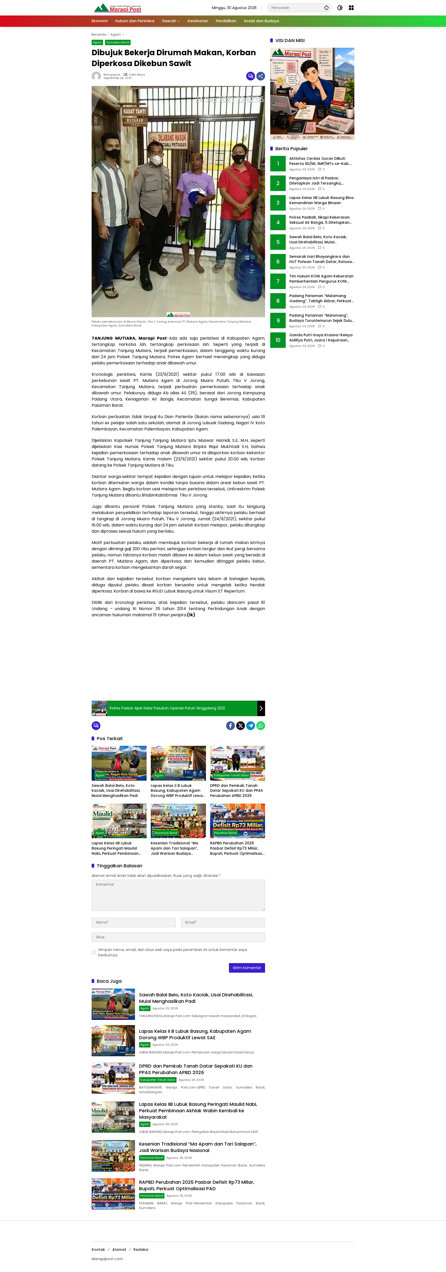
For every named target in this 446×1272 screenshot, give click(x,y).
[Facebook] (230, 725)
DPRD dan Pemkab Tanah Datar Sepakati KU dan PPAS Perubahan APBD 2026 (236, 790)
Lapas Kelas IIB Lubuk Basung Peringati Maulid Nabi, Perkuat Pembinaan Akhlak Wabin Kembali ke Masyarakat (115, 848)
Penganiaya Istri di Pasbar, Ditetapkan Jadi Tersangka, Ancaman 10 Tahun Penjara (315, 181)
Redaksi (140, 1249)
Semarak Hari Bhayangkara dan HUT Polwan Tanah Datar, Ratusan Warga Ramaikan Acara (321, 259)
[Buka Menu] (351, 8)
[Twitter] (240, 725)
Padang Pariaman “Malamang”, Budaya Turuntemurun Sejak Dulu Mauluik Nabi (320, 318)
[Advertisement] (178, 659)
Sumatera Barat (117, 42)
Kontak (98, 1249)
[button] (326, 7)
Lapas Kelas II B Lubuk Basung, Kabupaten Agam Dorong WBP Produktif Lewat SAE (177, 790)
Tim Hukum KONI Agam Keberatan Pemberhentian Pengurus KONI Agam (321, 279)
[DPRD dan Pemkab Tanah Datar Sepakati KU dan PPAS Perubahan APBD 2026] (237, 763)
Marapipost (111, 74)
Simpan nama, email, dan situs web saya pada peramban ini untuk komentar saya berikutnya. (172, 952)
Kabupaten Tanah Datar (231, 775)
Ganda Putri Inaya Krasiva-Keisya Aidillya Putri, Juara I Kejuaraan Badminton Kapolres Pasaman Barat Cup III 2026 (321, 338)
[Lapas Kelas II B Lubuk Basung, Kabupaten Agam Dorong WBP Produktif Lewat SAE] (178, 763)
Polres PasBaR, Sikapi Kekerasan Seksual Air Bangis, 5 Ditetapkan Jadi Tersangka (319, 220)
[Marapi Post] (117, 7)
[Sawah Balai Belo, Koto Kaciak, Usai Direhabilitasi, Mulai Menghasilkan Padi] (119, 763)
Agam (97, 42)
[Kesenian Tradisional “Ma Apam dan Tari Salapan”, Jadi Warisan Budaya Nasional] (178, 821)
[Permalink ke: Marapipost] (97, 76)
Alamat (119, 1249)
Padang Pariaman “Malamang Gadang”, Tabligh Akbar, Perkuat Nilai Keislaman (320, 299)
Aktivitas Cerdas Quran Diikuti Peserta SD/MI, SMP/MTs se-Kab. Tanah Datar (319, 161)
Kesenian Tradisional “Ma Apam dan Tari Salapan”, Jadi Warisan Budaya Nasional (174, 848)
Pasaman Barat (166, 833)
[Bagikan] (260, 76)
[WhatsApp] (260, 725)
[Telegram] (250, 725)
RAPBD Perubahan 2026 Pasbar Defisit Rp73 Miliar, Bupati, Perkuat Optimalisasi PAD (236, 848)
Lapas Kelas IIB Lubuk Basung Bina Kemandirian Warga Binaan (321, 201)
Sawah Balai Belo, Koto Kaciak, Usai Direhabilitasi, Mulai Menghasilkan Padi (116, 790)
